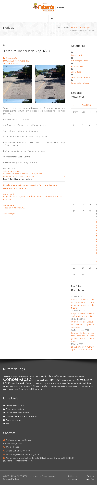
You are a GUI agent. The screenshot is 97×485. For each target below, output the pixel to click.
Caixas (37, 383)
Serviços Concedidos (80, 77)
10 (83, 204)
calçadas (53, 383)
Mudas (15, 389)
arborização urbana (69, 380)
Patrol (26, 389)
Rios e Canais (77, 66)
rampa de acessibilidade (75, 376)
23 (74, 268)
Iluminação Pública (80, 83)
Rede (59, 383)
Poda (20, 389)
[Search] (45, 18)
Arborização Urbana (80, 61)
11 (90, 204)
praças (12, 376)
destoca (89, 386)
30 (74, 275)
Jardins (74, 386)
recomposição (25, 386)
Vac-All (82, 383)
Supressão (73, 383)
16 (74, 211)
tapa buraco (15, 171)
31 (83, 275)
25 (90, 268)
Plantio (43, 383)
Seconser (61, 376)
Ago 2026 (86, 105)
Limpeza (54, 380)
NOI (31, 389)
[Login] (52, 18)
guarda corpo (39, 389)
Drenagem (82, 386)
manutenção (40, 376)
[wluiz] (34, 84)
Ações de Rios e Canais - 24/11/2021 (19, 176)
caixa (13, 383)
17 (83, 211)
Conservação (11, 58)
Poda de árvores (25, 383)
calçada (44, 380)
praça (64, 383)
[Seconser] (48, 7)
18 (90, 211)
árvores (36, 380)
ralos (48, 383)
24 (83, 268)
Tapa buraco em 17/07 (14, 208)
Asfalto (6, 171)
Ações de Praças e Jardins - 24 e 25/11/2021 (23, 174)
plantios (52, 376)
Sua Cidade (76, 72)
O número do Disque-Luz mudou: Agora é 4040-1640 (82, 325)
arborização (42, 386)
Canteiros (51, 386)
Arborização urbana (63, 386)
